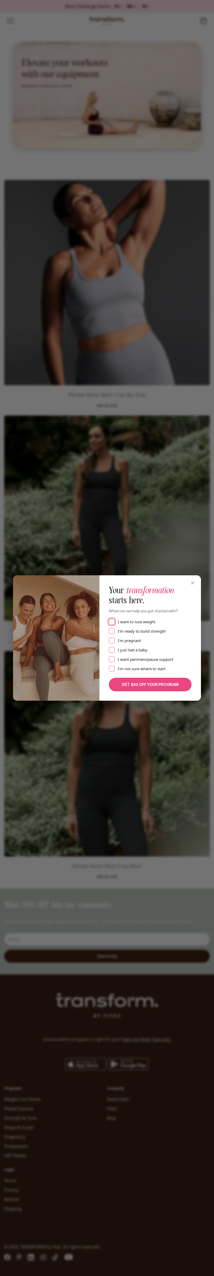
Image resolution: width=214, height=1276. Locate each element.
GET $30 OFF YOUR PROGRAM (150, 684)
